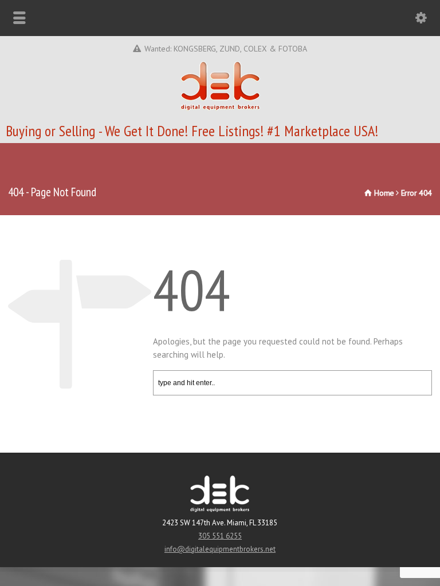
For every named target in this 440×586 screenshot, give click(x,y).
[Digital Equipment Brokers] (220, 108)
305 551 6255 (220, 536)
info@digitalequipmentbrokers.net (220, 549)
